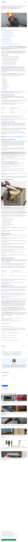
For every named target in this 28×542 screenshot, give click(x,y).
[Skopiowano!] (8, 390)
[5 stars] (26, 346)
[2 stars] (22, 346)
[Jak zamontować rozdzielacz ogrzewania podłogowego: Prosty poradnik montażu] (14, 443)
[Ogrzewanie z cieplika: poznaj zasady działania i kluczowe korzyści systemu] (14, 454)
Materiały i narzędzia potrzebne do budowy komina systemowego (11, 30)
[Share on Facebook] (3, 390)
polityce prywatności (11, 536)
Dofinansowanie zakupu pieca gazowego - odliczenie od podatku (14, 136)
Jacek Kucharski (3, 10)
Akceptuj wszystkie (8, 539)
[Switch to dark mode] (24, 1)
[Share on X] (4, 390)
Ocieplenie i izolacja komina (6, 39)
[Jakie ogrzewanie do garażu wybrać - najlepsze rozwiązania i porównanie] (14, 420)
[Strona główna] (1, 5)
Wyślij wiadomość (5, 385)
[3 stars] (24, 346)
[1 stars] (21, 346)
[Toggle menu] (26, 1)
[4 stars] (25, 346)
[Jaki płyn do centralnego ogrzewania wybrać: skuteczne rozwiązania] (14, 398)
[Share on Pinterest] (6, 390)
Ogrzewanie (3, 5)
